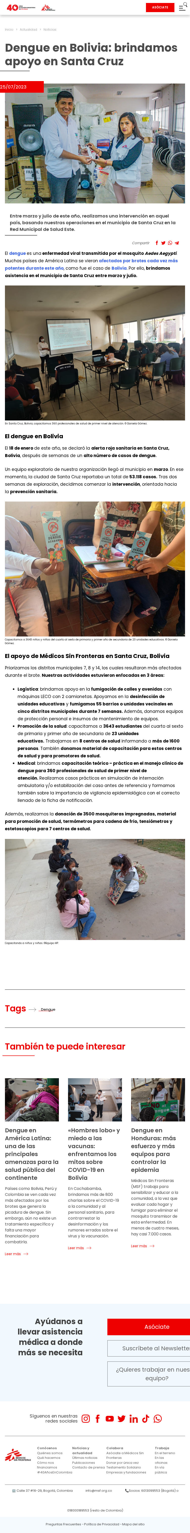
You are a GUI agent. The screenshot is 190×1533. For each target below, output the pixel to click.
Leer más (13, 1253)
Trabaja (162, 1448)
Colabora (114, 1448)
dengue (17, 253)
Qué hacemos (48, 1457)
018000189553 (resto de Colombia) (95, 1510)
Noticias (50, 29)
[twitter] (122, 1419)
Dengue (48, 1009)
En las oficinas (161, 1460)
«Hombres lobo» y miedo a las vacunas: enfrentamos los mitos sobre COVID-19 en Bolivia (94, 1154)
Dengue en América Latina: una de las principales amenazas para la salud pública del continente (32, 1154)
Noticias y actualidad (82, 1450)
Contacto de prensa (88, 1467)
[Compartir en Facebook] (157, 243)
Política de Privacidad (101, 1524)
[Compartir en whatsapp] (170, 243)
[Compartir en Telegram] (177, 243)
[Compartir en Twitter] (163, 243)
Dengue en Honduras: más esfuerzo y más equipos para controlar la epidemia (153, 1150)
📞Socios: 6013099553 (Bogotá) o (152, 1490)
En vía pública (161, 1470)
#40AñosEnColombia (54, 1472)
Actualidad (28, 29)
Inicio (9, 29)
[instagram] (86, 1419)
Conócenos (47, 1448)
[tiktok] (146, 1419)
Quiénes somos (50, 1453)
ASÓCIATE (160, 7)
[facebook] (98, 1419)
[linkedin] (134, 1419)
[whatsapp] (158, 1419)
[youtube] (110, 1419)
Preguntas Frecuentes (63, 1524)
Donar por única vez (122, 1462)
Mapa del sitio (133, 1524)
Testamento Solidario (123, 1467)
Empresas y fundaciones (126, 1472)
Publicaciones (83, 1462)
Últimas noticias (84, 1457)
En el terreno (165, 1453)
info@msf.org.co (99, 1490)
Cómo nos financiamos (47, 1465)
